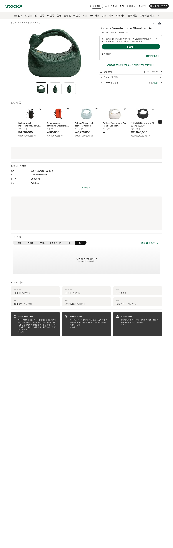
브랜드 (28, 15)
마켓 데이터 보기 (152, 55)
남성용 (67, 15)
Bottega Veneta (40, 23)
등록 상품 (97, 6)
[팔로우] (154, 23)
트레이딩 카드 (147, 15)
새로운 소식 (111, 6)
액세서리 (120, 15)
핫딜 (59, 15)
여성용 (77, 15)
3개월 (30, 242)
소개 (122, 7)
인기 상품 (39, 15)
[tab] (41, 88)
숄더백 (29, 23)
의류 (111, 15)
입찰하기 (131, 46)
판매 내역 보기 (148, 243)
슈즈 (104, 15)
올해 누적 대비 (55, 242)
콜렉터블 (132, 15)
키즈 (85, 15)
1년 (69, 242)
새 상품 (51, 15)
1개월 (19, 242)
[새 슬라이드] (160, 122)
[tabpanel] (54, 53)
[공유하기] (159, 23)
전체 (20, 15)
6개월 (42, 242)
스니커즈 (94, 15)
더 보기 (85, 187)
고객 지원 (131, 6)
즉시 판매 (143, 6)
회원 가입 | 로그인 (159, 6)
